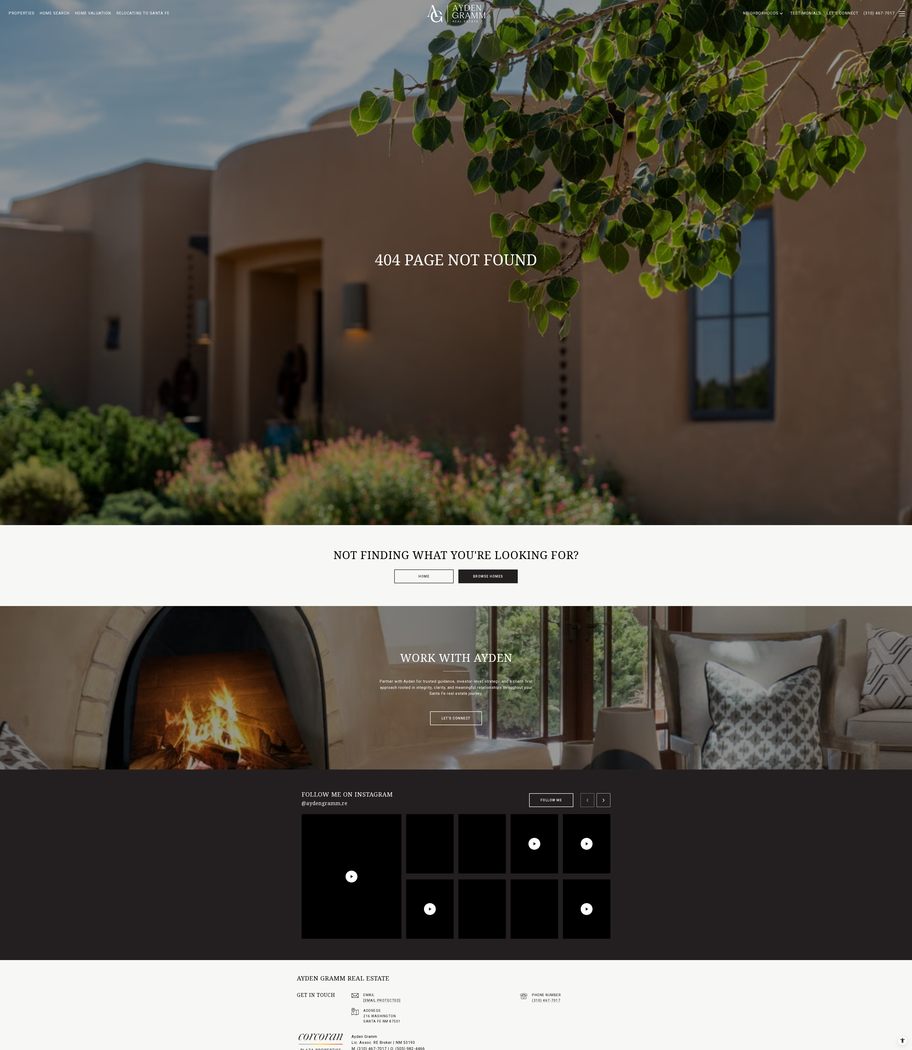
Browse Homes (488, 576)
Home (423, 576)
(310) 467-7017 (546, 1000)
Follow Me (551, 800)
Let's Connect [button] (456, 718)
